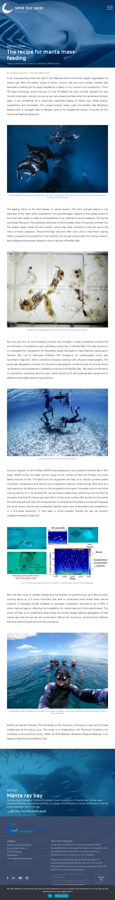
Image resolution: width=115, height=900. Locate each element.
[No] (111, 892)
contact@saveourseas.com (20, 858)
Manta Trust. (35, 729)
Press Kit (101, 878)
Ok (50, 896)
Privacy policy (61, 896)
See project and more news (28, 811)
